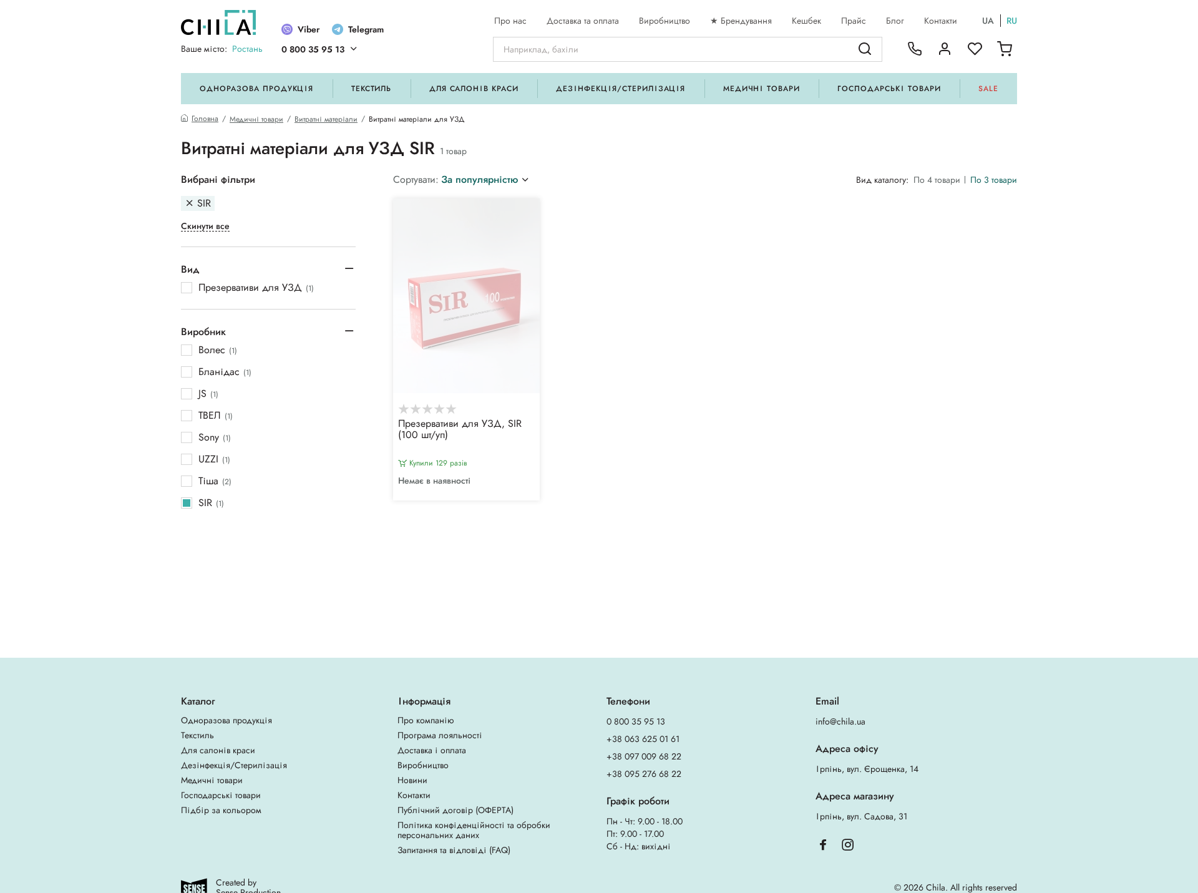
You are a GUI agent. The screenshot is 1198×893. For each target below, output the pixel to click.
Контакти (940, 20)
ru (1011, 20)
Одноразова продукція (256, 88)
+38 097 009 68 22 (643, 756)
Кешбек (806, 20)
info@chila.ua (840, 721)
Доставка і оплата (431, 750)
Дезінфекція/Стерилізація (620, 88)
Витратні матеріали (326, 119)
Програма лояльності (439, 735)
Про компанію (425, 720)
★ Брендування (741, 20)
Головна (205, 119)
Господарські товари (888, 88)
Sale (988, 88)
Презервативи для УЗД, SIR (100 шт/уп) (460, 430)
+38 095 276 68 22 (643, 774)
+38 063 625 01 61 (642, 739)
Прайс (853, 20)
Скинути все (205, 226)
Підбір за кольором (221, 810)
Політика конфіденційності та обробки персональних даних (473, 830)
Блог (895, 20)
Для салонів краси (474, 88)
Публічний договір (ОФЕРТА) (455, 810)
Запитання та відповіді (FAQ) (453, 850)
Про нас (510, 20)
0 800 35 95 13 (312, 49)
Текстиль (371, 88)
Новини (412, 780)
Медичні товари (761, 88)
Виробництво (664, 20)
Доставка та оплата (583, 20)
